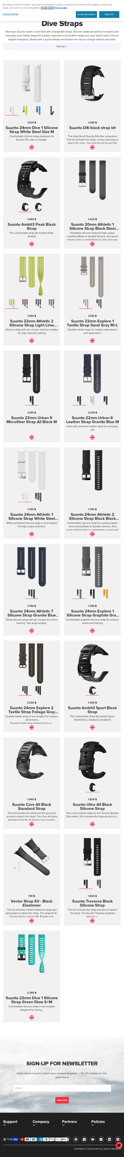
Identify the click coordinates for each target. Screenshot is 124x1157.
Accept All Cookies (86, 14)
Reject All (109, 14)
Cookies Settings (10, 14)
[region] (62, 10)
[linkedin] (109, 1139)
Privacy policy (60, 8)
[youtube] (93, 1139)
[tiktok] (101, 1139)
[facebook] (76, 1139)
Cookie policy (47, 8)
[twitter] (84, 1139)
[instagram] (67, 1139)
